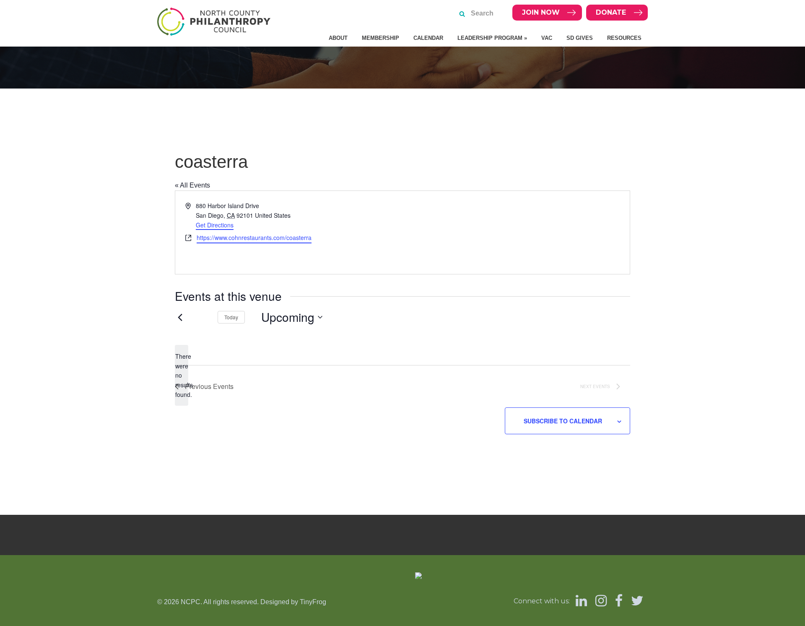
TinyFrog (313, 601)
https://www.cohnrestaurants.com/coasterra (254, 237)
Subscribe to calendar (563, 421)
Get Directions (215, 225)
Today (231, 317)
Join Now (541, 12)
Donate (611, 12)
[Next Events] (201, 317)
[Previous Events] (180, 317)
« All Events (192, 185)
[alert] (181, 375)
